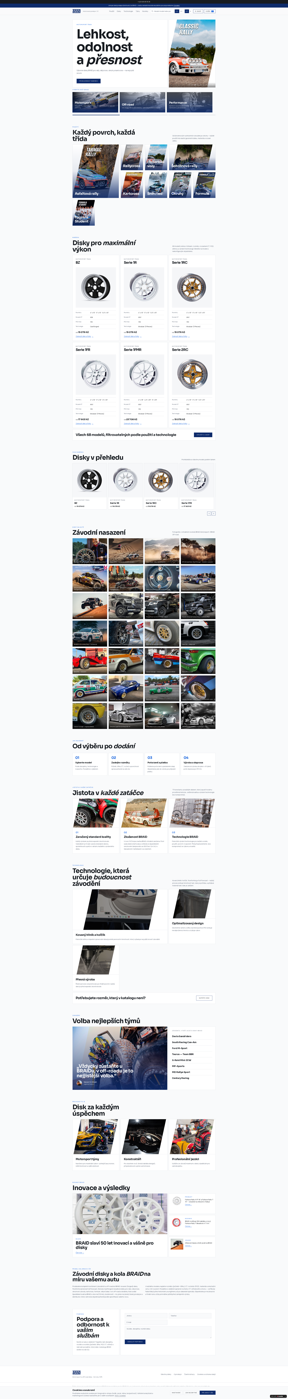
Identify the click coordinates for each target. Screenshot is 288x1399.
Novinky (145, 11)
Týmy (138, 11)
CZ (177, 11)
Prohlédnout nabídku (88, 81)
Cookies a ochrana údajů (206, 1374)
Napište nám (204, 998)
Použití (111, 11)
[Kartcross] (201, 84)
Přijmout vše (207, 1392)
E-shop (198, 11)
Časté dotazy (189, 1374)
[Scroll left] (209, 513)
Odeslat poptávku (135, 1342)
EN (181, 11)
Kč (187, 11)
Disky (119, 11)
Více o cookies (120, 1395)
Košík (209, 11)
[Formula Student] (212, 84)
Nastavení (176, 1392)
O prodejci (177, 5)
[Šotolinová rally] (198, 84)
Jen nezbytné (191, 1392)
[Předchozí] (172, 53)
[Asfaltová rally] (189, 84)
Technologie (128, 11)
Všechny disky (166, 1374)
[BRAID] (76, 11)
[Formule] (209, 84)
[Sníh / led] (204, 84)
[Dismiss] (285, 1396)
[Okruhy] (207, 84)
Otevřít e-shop (203, 435)
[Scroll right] (214, 513)
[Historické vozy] (195, 84)
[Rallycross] (192, 84)
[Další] (212, 53)
